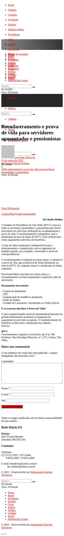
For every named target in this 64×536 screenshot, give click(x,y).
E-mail (5, 394)
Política (12, 71)
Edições (12, 24)
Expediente (14, 34)
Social (11, 77)
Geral (11, 65)
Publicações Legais (18, 80)
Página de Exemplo (18, 54)
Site (3, 400)
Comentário (7, 361)
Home (11, 44)
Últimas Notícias (20, 163)
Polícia (11, 97)
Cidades (12, 10)
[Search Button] (33, 87)
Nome (5, 388)
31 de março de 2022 (12, 160)
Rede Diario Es (27, 157)
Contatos (12, 14)
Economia (13, 19)
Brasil (11, 5)
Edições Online (16, 29)
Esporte (12, 62)
